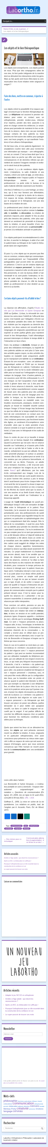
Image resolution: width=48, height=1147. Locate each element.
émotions (39, 1109)
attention (27, 1106)
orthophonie (34, 826)
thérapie (26, 828)
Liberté (39, 1101)
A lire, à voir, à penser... (18, 29)
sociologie (8, 828)
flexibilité (42, 1106)
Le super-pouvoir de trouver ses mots (16, 869)
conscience (7, 1104)
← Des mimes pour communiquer (12, 840)
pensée (5, 1106)
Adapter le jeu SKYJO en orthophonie (19, 995)
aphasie (20, 1106)
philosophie (10, 1100)
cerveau (18, 1111)
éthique (34, 1101)
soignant (18, 828)
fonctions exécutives (25, 1101)
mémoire (34, 1106)
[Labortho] (24, 10)
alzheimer (32, 1109)
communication (16, 826)
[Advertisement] (24, 767)
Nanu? (13, 470)
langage (7, 1111)
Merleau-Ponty (9, 1109)
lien (26, 826)
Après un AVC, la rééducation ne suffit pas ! (17, 861)
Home (5, 29)
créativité (23, 1108)
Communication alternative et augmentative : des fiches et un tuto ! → (35, 840)
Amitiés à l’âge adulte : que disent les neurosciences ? (21, 858)
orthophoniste (38, 1104)
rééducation (13, 1106)
